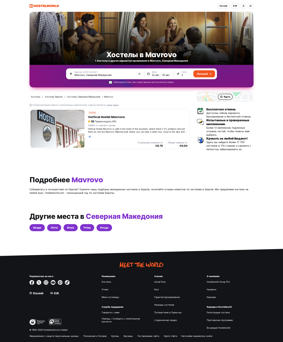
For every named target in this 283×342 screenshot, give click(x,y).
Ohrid (54, 227)
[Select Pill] (243, 6)
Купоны (115, 336)
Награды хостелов (164, 305)
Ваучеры (128, 336)
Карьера (211, 297)
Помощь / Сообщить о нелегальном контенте (121, 320)
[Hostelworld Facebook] (31, 282)
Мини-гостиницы (110, 297)
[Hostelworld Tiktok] (67, 282)
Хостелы (106, 282)
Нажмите (211, 289)
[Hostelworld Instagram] (46, 282)
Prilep (87, 227)
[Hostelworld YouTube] (53, 282)
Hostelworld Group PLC (218, 282)
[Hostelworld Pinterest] (60, 282)
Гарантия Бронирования (167, 297)
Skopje (37, 227)
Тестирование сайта (148, 336)
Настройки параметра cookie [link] (196, 336)
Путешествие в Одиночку (168, 312)
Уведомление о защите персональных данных (54, 336)
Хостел (92, 113)
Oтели (105, 289)
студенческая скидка (165, 320)
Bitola (70, 227)
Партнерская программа (220, 320)
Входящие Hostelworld (218, 328)
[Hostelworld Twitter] (39, 282)
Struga (104, 227)
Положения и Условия (95, 336)
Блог (156, 289)
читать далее (112, 105)
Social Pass (160, 282)
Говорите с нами (111, 312)
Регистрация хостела (218, 312)
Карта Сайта (170, 336)
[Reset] (139, 73)
